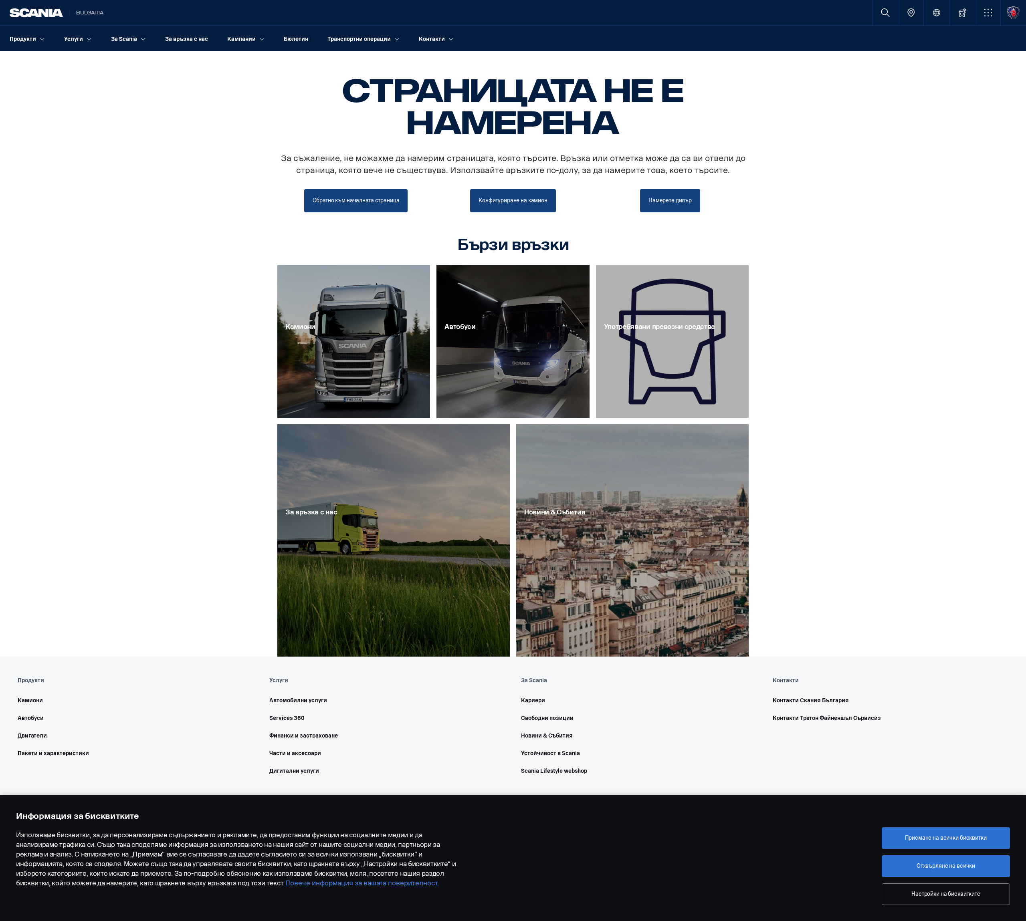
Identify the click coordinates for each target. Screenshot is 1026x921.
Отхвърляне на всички (946, 866)
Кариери (533, 700)
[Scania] (36, 12)
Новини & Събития (547, 735)
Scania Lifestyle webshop (554, 771)
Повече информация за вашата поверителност (361, 883)
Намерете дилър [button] (670, 200)
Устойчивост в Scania (550, 753)
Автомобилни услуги (298, 700)
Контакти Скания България (811, 700)
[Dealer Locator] (910, 12)
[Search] (885, 12)
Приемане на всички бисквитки (945, 837)
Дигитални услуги (294, 771)
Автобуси (31, 718)
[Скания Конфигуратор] (962, 12)
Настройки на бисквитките (945, 894)
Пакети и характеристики (53, 753)
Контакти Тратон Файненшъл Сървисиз (827, 718)
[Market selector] (936, 12)
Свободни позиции (547, 718)
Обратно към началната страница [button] (356, 200)
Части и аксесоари (295, 753)
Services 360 (287, 718)
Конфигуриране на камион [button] (513, 200)
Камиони (30, 700)
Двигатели (32, 735)
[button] (987, 12)
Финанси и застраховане (303, 735)
